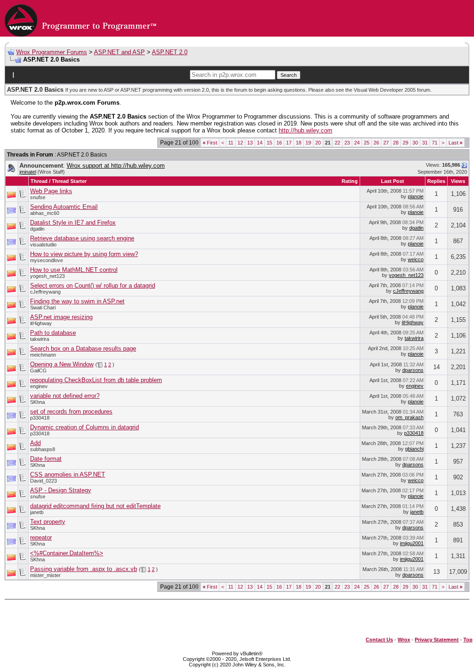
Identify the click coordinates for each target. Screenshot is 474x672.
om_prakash (409, 417)
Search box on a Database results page (83, 348)
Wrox (404, 639)
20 (318, 142)
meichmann (43, 355)
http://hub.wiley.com (305, 130)
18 (298, 142)
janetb (37, 512)
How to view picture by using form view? (84, 254)
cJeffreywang (45, 292)
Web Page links (51, 191)
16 (279, 142)
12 (240, 142)
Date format (46, 458)
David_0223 (43, 481)
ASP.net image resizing (61, 317)
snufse (37, 197)
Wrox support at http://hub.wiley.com (116, 165)
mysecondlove (46, 260)
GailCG (38, 370)
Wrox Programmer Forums (51, 52)
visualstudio (43, 244)
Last (455, 142)
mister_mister (45, 575)
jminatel (27, 172)
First (210, 142)
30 (415, 142)
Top (468, 639)
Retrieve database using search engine (82, 238)
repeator (41, 537)
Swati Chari (43, 307)
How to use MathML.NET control (74, 269)
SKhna (37, 402)
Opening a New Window (62, 364)
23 (347, 142)
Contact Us (379, 639)
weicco (416, 259)
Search (289, 75)
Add (35, 443)
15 (269, 142)
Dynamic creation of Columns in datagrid (84, 427)
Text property (47, 521)
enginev (39, 386)
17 (289, 142)
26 (376, 142)
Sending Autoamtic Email (64, 206)
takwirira (39, 339)
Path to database (53, 332)
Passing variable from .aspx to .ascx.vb (83, 568)
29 (405, 142)
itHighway (41, 323)
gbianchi (414, 449)
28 (396, 142)
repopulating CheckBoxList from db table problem (96, 380)
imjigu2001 (412, 543)
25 (366, 142)
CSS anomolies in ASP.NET (67, 474)
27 (386, 142)
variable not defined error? (65, 395)
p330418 (40, 418)
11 (230, 142)
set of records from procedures (71, 411)
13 (250, 142)
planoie (416, 196)
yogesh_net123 (47, 276)
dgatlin (37, 229)
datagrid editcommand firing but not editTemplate (95, 505)
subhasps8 (42, 449)
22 (337, 142)
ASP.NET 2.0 (169, 52)
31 (425, 142)
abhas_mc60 (44, 213)
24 (357, 142)
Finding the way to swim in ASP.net (77, 301)
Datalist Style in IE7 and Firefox (73, 222)
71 (434, 142)
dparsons (413, 370)
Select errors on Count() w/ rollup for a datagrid (92, 285)
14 (259, 142)
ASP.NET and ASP (119, 52)
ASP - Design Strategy (60, 490)
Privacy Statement (437, 639)
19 (308, 142)
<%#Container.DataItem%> (66, 553)
